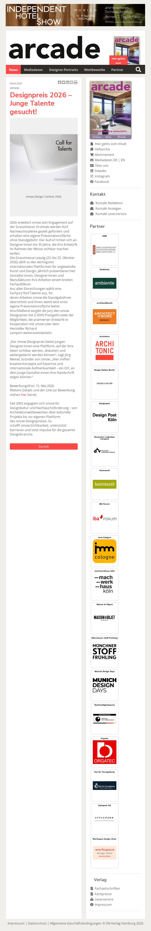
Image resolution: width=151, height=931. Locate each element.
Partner (117, 70)
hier (24, 394)
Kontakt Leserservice (111, 214)
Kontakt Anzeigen (108, 208)
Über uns (102, 165)
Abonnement (104, 155)
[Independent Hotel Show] (75, 25)
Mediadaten (33, 70)
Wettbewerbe (94, 70)
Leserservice (104, 899)
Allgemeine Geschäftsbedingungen (75, 923)
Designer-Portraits (63, 70)
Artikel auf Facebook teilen (60, 84)
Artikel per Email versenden (72, 84)
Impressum (103, 904)
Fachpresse (103, 894)
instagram (102, 176)
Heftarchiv (102, 149)
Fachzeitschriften (107, 888)
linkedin (100, 171)
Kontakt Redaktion (109, 203)
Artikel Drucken (76, 84)
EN (123, 160)
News (13, 70)
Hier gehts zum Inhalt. (111, 144)
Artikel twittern (64, 84)
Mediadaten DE (106, 160)
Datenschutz (37, 923)
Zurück (44, 446)
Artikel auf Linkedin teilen (68, 84)
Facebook (102, 182)
